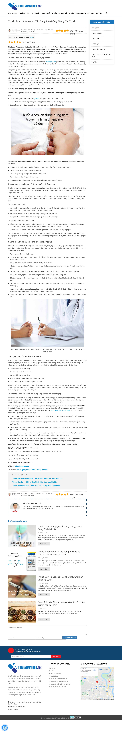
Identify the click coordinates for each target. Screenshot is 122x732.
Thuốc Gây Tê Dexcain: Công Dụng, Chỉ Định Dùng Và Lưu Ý (60, 578)
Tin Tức (99, 13)
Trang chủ (12, 13)
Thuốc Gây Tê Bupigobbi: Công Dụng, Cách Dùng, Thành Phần (60, 528)
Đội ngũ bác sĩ (53, 676)
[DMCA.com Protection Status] (75, 718)
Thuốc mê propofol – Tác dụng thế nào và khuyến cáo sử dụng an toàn (59, 553)
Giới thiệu (52, 668)
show (31, 37)
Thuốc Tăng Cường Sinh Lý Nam (81, 13)
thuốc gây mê (51, 62)
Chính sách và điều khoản (57, 687)
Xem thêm (43, 544)
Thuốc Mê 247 (24, 13)
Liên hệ (51, 671)
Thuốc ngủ (45, 13)
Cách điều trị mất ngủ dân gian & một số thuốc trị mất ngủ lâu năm (61, 603)
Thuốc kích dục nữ (59, 13)
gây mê (36, 98)
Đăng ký (56, 656)
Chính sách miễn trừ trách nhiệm (60, 684)
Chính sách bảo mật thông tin (58, 681)
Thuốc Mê (35, 13)
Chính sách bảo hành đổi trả (58, 679)
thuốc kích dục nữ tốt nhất (60, 410)
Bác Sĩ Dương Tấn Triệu (16, 30)
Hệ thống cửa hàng (55, 673)
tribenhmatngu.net (22, 466)
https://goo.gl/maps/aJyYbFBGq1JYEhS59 (32, 470)
